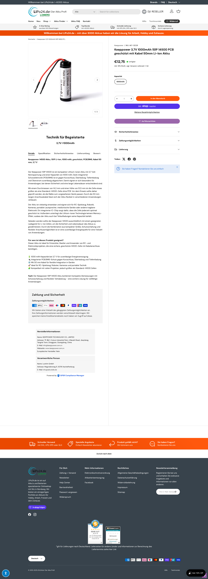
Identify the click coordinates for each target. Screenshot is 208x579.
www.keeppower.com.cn (54, 348)
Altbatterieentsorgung (94, 477)
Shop (45, 21)
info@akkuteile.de (50, 370)
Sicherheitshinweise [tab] (63, 153)
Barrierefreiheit (66, 487)
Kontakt (86, 21)
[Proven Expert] (113, 535)
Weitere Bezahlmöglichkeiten (147, 112)
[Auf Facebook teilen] (129, 159)
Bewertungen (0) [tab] (101, 153)
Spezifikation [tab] (44, 153)
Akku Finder (59, 21)
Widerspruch (65, 497)
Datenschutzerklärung (127, 477)
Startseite (31, 39)
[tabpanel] (65, 220)
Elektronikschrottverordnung (97, 473)
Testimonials (155, 21)
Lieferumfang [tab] (83, 153)
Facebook (89, 482)
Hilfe (144, 21)
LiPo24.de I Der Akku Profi (46, 570)
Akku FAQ (75, 21)
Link (114, 549)
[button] (178, 11)
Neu (38, 21)
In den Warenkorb (158, 98)
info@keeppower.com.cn (52, 345)
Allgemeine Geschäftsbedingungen (133, 473)
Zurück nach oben (104, 454)
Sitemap (121, 492)
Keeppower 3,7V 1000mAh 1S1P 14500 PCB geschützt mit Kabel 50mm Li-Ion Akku (51, 39)
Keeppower (118, 45)
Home (31, 21)
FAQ (163, 2)
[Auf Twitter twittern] (124, 159)
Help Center (64, 482)
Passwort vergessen (68, 492)
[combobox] (106, 11)
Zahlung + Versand (67, 473)
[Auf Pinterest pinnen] (134, 159)
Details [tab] (31, 153)
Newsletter (64, 477)
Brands (153, 2)
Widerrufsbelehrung (126, 482)
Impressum (122, 487)
